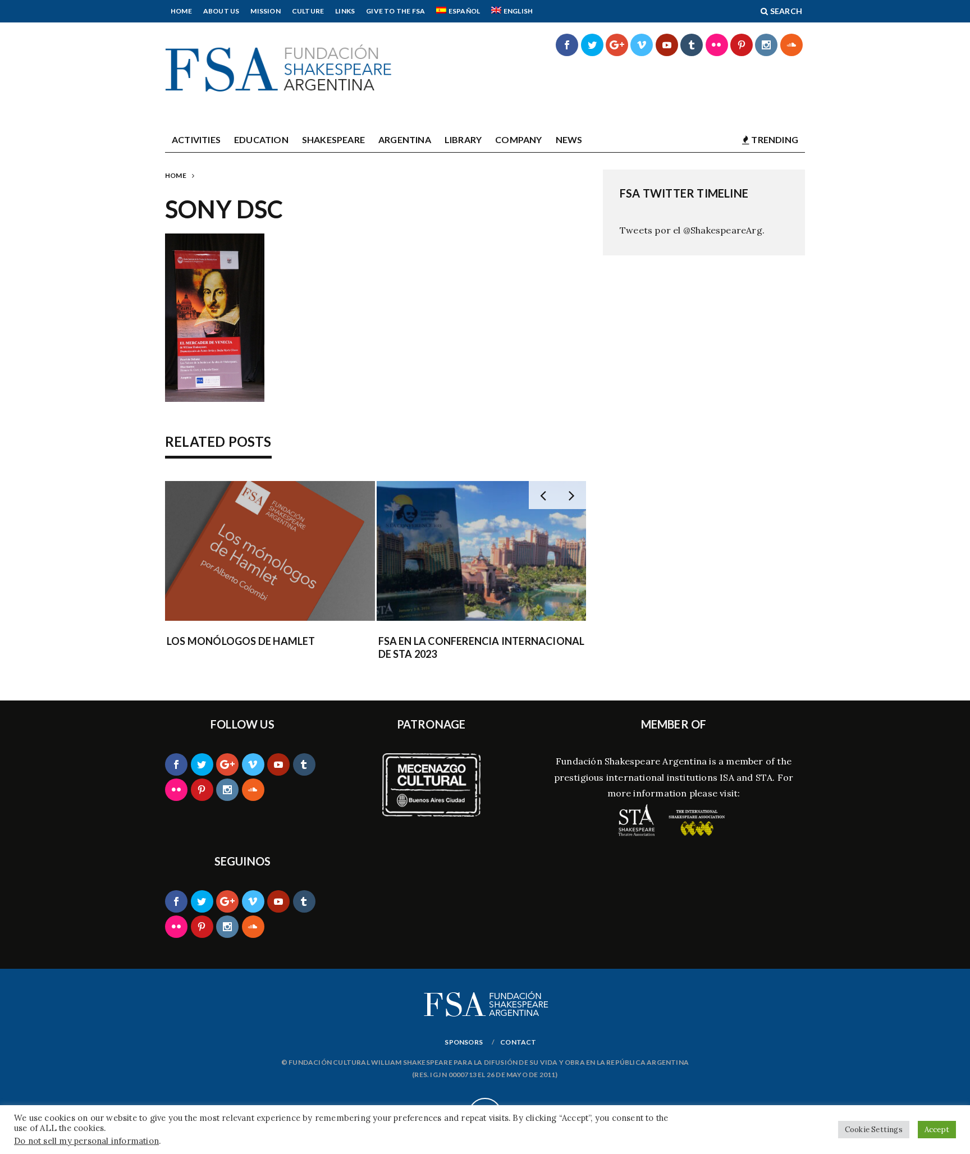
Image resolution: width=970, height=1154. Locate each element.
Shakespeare (333, 139)
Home (181, 11)
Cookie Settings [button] (874, 1129)
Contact (518, 1042)
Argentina (404, 139)
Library (463, 139)
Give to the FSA (395, 11)
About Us (221, 11)
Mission (265, 11)
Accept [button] (937, 1129)
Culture (308, 11)
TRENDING (773, 139)
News (569, 139)
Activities (196, 139)
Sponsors (464, 1042)
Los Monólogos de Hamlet (241, 641)
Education (261, 139)
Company (518, 139)
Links (345, 11)
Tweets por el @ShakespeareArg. (692, 230)
